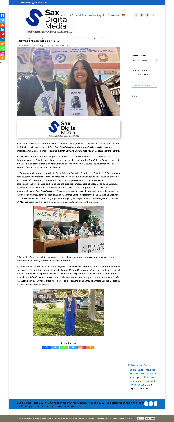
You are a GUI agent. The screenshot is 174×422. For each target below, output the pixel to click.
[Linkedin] (2, 29)
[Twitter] (55, 347)
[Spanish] (124, 20)
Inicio (63, 16)
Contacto (113, 16)
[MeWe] (2, 39)
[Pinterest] (2, 34)
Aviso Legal (96, 16)
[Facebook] (46, 347)
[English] (61, 32)
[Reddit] (2, 25)
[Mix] (2, 43)
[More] (90, 347)
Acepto (140, 418)
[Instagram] (81, 347)
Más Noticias (78, 16)
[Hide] (1, 63)
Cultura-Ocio (61, 45)
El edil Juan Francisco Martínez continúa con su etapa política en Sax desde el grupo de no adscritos (143, 377)
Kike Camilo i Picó (29, 45)
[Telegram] (73, 347)
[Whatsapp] (64, 347)
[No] (171, 419)
